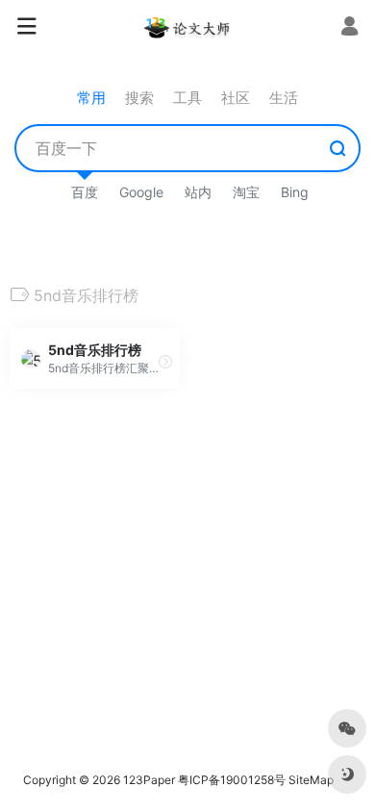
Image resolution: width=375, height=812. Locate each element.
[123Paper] (187, 27)
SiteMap (311, 780)
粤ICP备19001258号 (232, 780)
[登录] (349, 28)
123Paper (149, 780)
